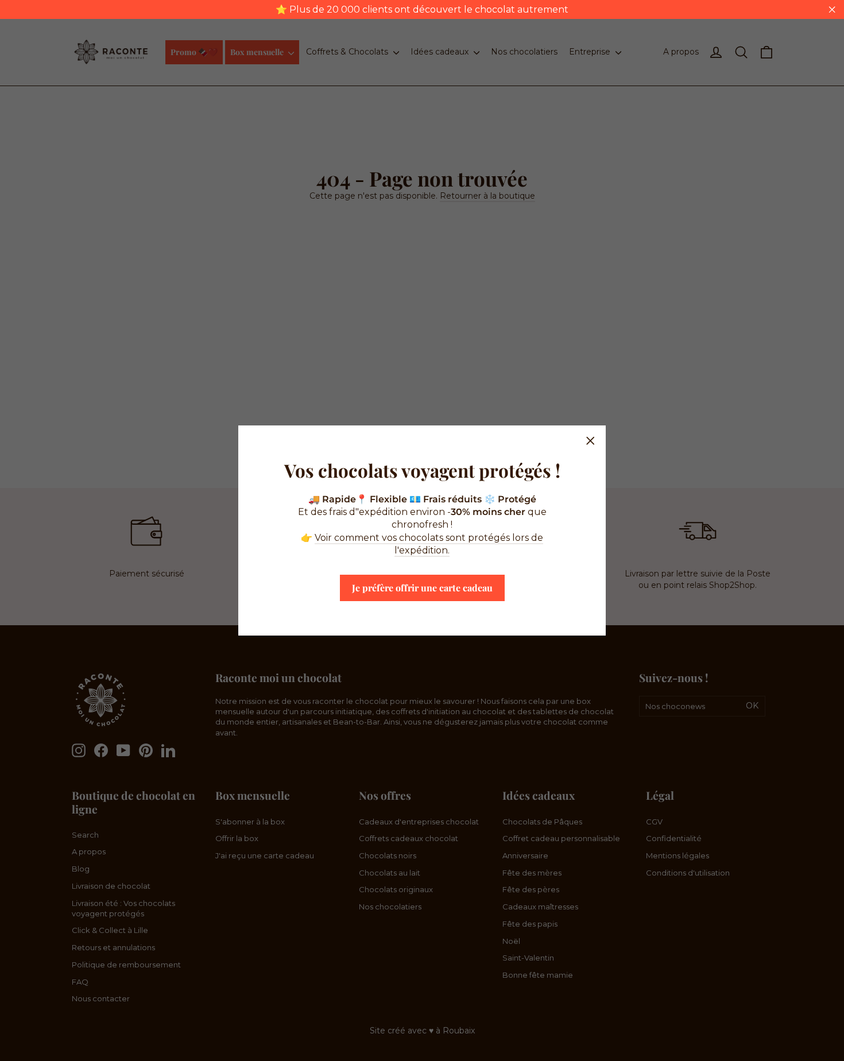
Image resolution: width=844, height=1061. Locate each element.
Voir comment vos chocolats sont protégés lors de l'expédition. (429, 544)
